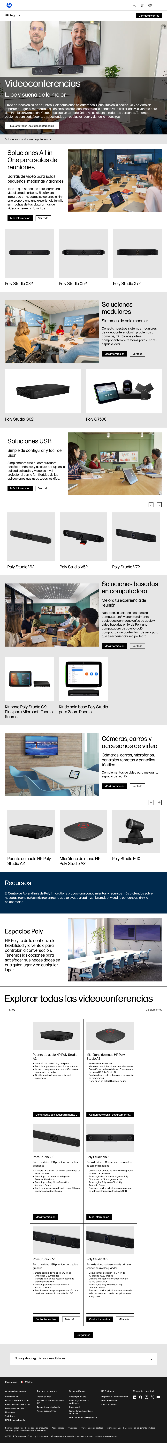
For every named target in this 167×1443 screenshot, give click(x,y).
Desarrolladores (109, 1404)
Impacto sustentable (14, 1408)
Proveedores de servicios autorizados (81, 1412)
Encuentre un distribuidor (49, 1407)
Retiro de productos (14, 1428)
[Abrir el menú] (158, 5)
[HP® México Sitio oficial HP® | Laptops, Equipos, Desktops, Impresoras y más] (9, 5)
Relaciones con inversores (17, 1404)
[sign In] (150, 5)
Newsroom (10, 1412)
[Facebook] (140, 1397)
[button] (151, 504)
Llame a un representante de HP (50, 1401)
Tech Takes (10, 1416)
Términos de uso (113, 1428)
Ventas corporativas (46, 1411)
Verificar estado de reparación (83, 1417)
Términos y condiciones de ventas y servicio (25, 1430)
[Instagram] (146, 1397)
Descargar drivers (77, 1397)
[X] (152, 1397)
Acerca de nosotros (15, 1391)
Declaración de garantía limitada (140, 1428)
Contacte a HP (11, 1397)
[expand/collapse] (51, 139)
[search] (134, 5)
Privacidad (72, 1428)
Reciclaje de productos (37, 1428)
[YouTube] (158, 1397)
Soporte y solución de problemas (79, 1401)
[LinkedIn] (134, 1397)
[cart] (142, 5)
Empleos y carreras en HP (17, 1400)
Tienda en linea (44, 1397)
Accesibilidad (58, 1428)
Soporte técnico (77, 1391)
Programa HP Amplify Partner (114, 1397)
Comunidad (74, 1407)
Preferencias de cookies (92, 1428)
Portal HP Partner (109, 1400)
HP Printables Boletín (15, 1420)
